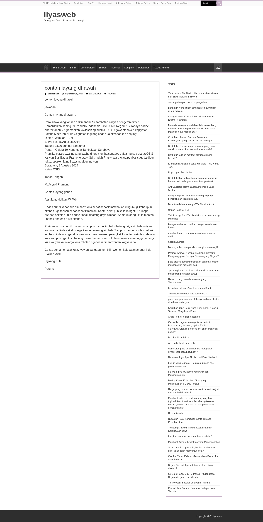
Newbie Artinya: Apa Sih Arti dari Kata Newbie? (192, 357)
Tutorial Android (161, 67)
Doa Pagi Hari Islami (178, 337)
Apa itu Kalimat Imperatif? (181, 343)
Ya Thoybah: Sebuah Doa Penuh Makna (189, 482)
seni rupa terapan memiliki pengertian (187, 102)
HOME (45, 67)
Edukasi (103, 67)
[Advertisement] (154, 35)
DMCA (91, 3)
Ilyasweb (60, 14)
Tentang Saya (181, 3)
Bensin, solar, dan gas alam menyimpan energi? (193, 247)
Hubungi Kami (105, 3)
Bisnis (73, 67)
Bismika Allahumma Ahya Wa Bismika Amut (191, 204)
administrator (53, 94)
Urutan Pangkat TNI (178, 210)
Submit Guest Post (162, 3)
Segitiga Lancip (176, 241)
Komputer (129, 67)
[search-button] (219, 3)
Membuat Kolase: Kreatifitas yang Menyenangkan (194, 442)
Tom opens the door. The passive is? (187, 293)
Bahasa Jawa (95, 94)
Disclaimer (79, 3)
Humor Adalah (175, 413)
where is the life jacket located (184, 316)
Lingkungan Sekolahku (180, 172)
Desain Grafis (88, 67)
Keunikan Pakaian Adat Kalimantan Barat (189, 288)
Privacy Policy (143, 3)
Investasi (115, 67)
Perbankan (143, 67)
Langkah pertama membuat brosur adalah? (190, 436)
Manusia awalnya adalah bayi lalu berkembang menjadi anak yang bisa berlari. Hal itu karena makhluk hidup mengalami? (192, 128)
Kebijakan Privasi (124, 3)
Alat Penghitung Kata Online (56, 3)
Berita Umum (59, 67)
